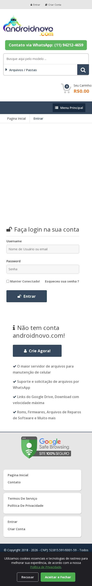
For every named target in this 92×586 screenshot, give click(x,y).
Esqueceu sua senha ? (62, 281)
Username (14, 241)
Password (13, 261)
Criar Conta (16, 529)
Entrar (36, 4)
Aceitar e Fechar (58, 577)
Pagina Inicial (16, 118)
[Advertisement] (46, 171)
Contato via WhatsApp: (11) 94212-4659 (46, 44)
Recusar (27, 577)
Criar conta (54, 4)
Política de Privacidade (25, 505)
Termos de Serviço (22, 498)
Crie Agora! (39, 350)
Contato (14, 482)
